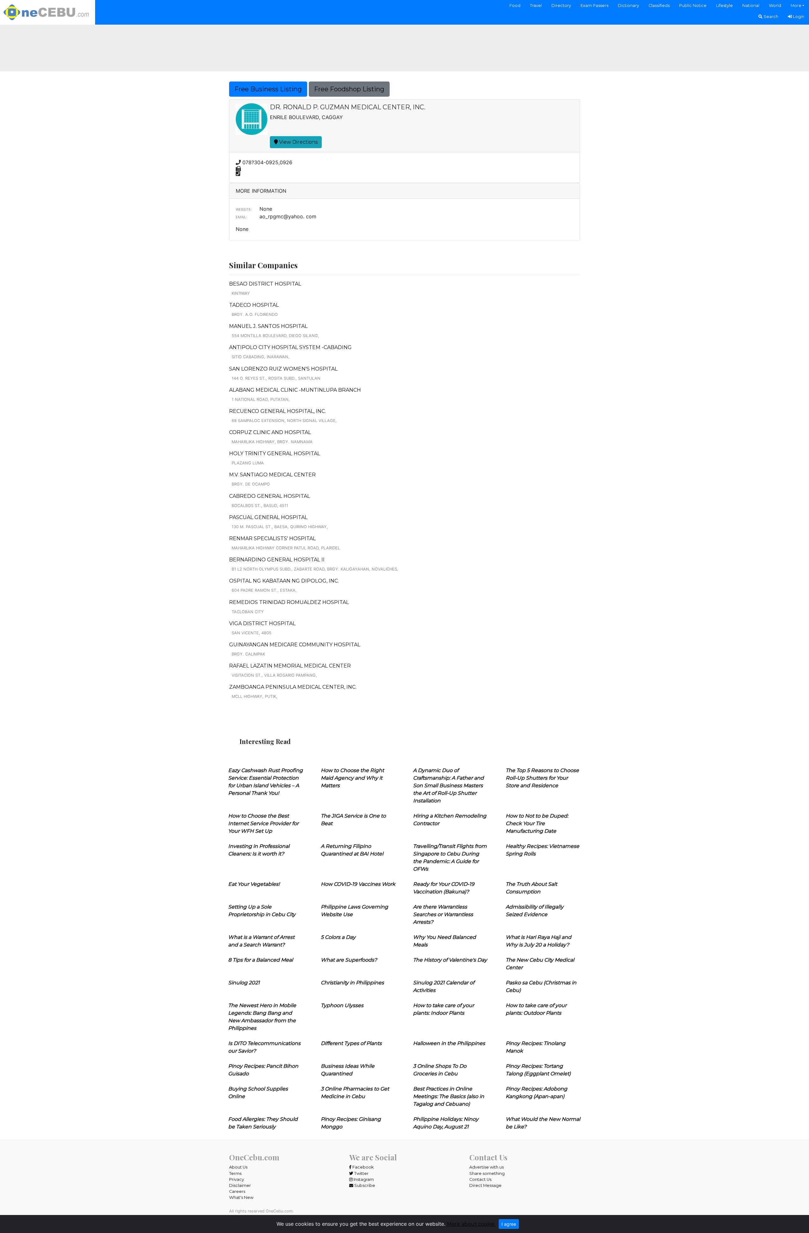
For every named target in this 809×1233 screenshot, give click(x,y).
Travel (536, 5)
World (775, 5)
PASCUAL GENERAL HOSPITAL (268, 517)
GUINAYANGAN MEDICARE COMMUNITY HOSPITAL (294, 645)
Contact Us (480, 1179)
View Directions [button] (298, 142)
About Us (238, 1167)
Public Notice (693, 5)
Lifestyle (724, 5)
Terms (235, 1173)
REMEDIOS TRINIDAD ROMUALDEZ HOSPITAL (289, 602)
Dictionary (628, 5)
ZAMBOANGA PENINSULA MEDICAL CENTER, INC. (292, 687)
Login (798, 16)
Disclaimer (240, 1185)
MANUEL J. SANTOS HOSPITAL (268, 326)
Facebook (362, 1167)
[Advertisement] (404, 47)
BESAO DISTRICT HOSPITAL (265, 284)
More (796, 5)
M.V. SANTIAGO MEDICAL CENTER (272, 475)
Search (770, 16)
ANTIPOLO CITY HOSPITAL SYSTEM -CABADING (290, 347)
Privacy (236, 1179)
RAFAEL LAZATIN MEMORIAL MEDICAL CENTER (290, 666)
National (750, 5)
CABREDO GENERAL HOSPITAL (269, 496)
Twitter (360, 1173)
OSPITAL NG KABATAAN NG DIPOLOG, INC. (284, 581)
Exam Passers (594, 5)
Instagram (363, 1179)
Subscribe (364, 1185)
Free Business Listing (268, 89)
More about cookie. (471, 1224)
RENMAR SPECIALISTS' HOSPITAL (272, 538)
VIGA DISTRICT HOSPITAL (262, 623)
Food (514, 5)
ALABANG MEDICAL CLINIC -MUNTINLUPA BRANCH (295, 390)
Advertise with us (486, 1167)
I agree (509, 1224)
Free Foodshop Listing (349, 89)
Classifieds (659, 5)
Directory (561, 5)
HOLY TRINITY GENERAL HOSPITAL (274, 453)
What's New (241, 1197)
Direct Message (485, 1185)
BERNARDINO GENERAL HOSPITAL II (277, 560)
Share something (487, 1173)
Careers (237, 1191)
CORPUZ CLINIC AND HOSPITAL (270, 432)
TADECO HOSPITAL (254, 305)
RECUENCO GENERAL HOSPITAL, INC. (277, 411)
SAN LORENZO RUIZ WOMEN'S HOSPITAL (283, 369)
